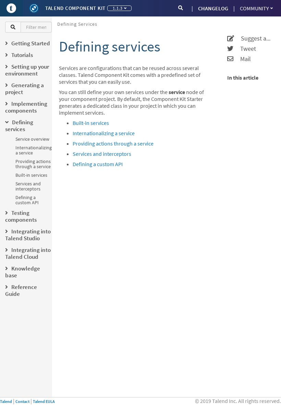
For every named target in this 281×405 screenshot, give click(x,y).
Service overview (32, 139)
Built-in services (31, 175)
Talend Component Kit (75, 8)
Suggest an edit (253, 38)
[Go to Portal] (11, 8)
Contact (22, 401)
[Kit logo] (34, 8)
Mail (242, 59)
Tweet (244, 48)
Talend (6, 401)
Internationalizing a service (33, 150)
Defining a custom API (27, 200)
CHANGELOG (213, 8)
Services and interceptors (28, 186)
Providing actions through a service (33, 164)
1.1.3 (118, 8)
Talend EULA (44, 401)
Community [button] (254, 8)
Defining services (77, 24)
